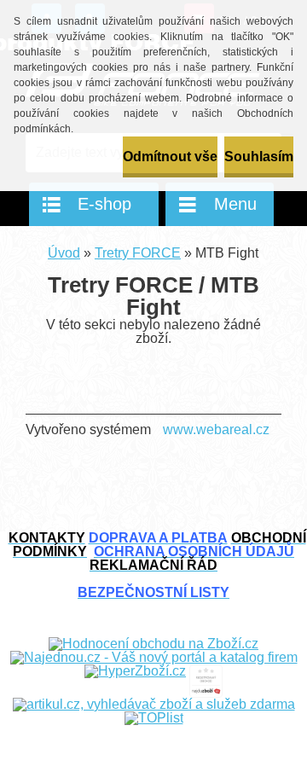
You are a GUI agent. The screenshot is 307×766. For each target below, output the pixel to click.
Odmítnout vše (170, 156)
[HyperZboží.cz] (135, 671)
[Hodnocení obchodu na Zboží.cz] (153, 643)
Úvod (64, 253)
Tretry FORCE (138, 253)
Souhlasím (258, 156)
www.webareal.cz (216, 429)
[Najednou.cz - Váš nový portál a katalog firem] (154, 657)
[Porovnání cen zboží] (206, 671)
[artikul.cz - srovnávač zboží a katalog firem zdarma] (154, 704)
